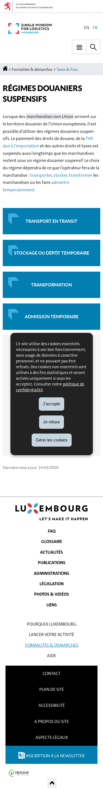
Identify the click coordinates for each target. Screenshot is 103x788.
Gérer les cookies (52, 439)
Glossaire (51, 541)
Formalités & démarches (32, 69)
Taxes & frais (67, 69)
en (86, 27)
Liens (51, 605)
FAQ (51, 531)
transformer (80, 175)
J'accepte (51, 403)
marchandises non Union (49, 116)
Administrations (51, 573)
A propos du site (51, 721)
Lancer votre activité (51, 634)
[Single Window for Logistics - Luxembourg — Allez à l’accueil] (30, 28)
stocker (60, 175)
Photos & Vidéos (51, 594)
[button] (79, 47)
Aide (51, 655)
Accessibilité (51, 705)
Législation (52, 584)
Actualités (51, 552)
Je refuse (51, 422)
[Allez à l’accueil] (6, 69)
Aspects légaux (51, 737)
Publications (51, 562)
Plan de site (51, 689)
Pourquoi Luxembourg (51, 624)
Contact (51, 673)
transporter (41, 175)
